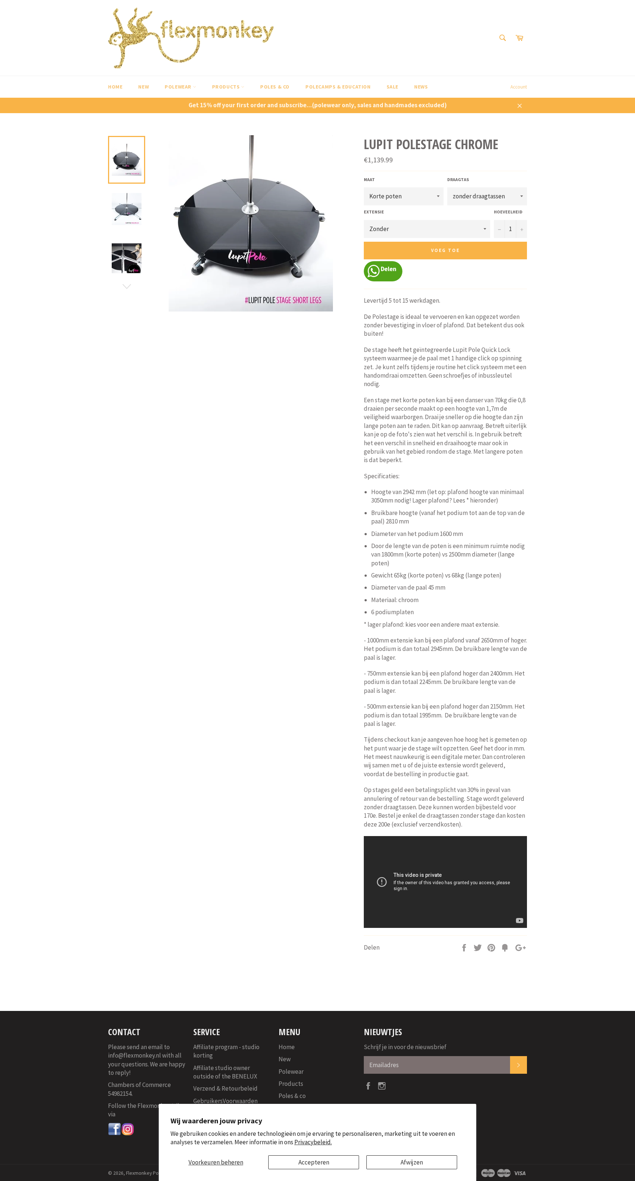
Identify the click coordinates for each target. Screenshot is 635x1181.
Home (115, 86)
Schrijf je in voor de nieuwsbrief (405, 1047)
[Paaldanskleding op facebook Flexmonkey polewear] (114, 1134)
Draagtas (458, 179)
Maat (369, 179)
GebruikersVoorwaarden (225, 1101)
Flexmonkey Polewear (149, 1173)
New (143, 86)
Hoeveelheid (508, 212)
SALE (392, 86)
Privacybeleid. (313, 1142)
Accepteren (313, 1162)
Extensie (374, 212)
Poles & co (275, 86)
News (421, 86)
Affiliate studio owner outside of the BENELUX (225, 1072)
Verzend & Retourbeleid (225, 1088)
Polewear (179, 86)
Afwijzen (412, 1162)
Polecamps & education (338, 86)
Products (226, 86)
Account (518, 87)
